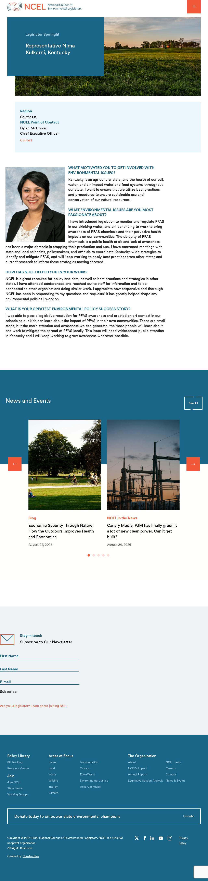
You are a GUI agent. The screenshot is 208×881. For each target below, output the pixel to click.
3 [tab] (98, 555)
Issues (52, 762)
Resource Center (18, 768)
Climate (53, 792)
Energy (53, 786)
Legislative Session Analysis (145, 780)
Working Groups (17, 794)
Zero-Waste (87, 774)
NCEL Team (173, 762)
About (132, 762)
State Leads (14, 788)
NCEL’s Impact (137, 768)
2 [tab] (93, 555)
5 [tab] (108, 555)
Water (52, 774)
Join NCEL (14, 782)
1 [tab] (89, 555)
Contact (26, 140)
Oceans (85, 768)
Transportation (89, 762)
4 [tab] (103, 555)
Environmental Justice (94, 780)
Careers (171, 768)
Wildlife (53, 780)
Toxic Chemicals (90, 786)
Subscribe (8, 691)
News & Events (175, 780)
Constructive (31, 856)
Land (52, 768)
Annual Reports (138, 774)
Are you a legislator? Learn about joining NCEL (34, 706)
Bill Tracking (15, 762)
